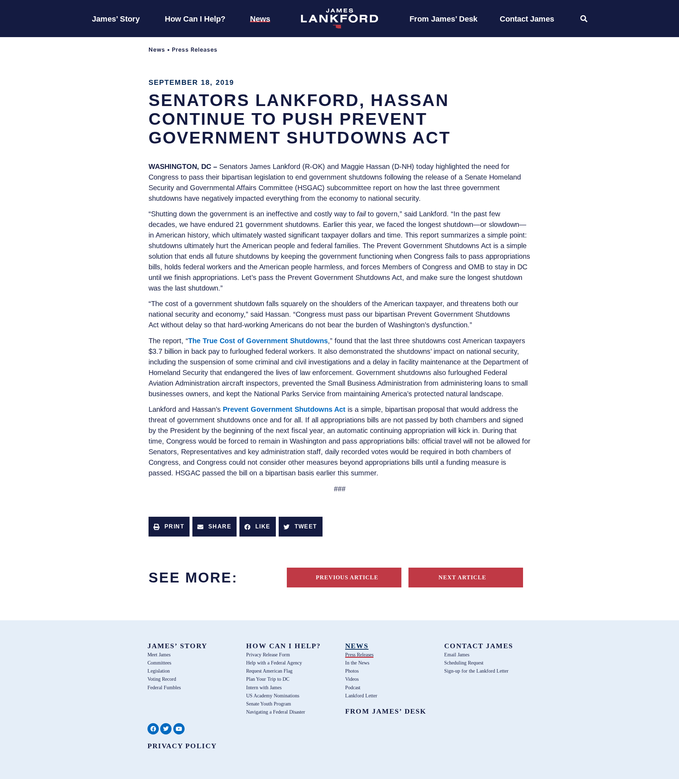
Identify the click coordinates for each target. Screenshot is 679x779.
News (157, 49)
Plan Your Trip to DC (267, 679)
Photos (352, 671)
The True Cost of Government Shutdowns (258, 341)
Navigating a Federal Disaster (275, 712)
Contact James (478, 646)
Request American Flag (269, 671)
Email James (456, 654)
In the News (357, 663)
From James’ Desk (385, 711)
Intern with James (264, 687)
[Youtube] (179, 728)
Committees (159, 663)
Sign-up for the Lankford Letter (476, 671)
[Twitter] (166, 728)
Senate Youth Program (268, 704)
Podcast (352, 687)
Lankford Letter (361, 695)
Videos (352, 679)
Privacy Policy (182, 746)
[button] (169, 527)
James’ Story (177, 646)
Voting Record (161, 679)
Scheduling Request (463, 663)
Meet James (158, 654)
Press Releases (194, 49)
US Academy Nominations (272, 695)
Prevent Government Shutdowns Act (285, 409)
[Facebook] (153, 728)
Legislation (158, 671)
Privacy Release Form (268, 654)
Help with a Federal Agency (274, 663)
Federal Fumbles (164, 687)
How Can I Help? (283, 646)
